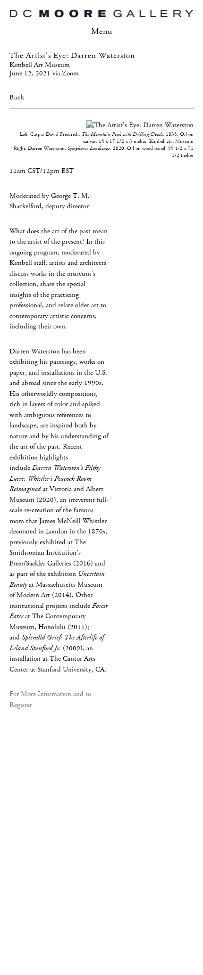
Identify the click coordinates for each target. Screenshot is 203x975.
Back (17, 97)
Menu (101, 31)
